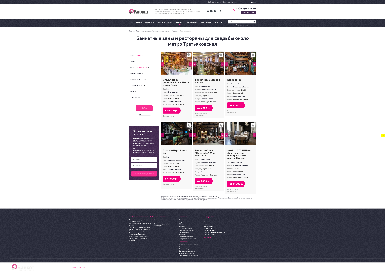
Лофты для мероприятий (162, 220)
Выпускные (182, 226)
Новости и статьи (209, 230)
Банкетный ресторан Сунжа (207, 81)
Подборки (179, 22)
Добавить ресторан (214, 2)
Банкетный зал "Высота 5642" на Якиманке (205, 153)
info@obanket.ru (78, 267)
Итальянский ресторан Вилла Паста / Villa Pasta (176, 82)
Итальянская (173, 92)
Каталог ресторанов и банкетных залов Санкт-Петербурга (140, 233)
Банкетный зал (204, 86)
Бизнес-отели (158, 222)
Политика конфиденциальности (214, 232)
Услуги (206, 224)
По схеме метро (184, 232)
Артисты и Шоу (184, 249)
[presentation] (162, 64)
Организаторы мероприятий (188, 255)
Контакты (218, 22)
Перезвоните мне (248, 12)
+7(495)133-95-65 (246, 8)
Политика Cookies (210, 234)
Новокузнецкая (175, 101)
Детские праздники (185, 228)
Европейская (182, 160)
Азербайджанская (207, 89)
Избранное (252, 2)
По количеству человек (186, 230)
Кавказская (247, 87)
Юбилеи (181, 224)
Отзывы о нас (208, 228)
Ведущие (182, 247)
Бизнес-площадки (165, 22)
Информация (206, 22)
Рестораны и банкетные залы (188, 245)
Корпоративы (183, 220)
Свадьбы (182, 222)
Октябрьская (206, 172)
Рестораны (182, 234)
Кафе (168, 89)
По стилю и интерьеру (186, 236)
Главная (132, 31)
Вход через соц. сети (230, 2)
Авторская (172, 160)
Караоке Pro (234, 79)
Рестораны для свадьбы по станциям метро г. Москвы (157, 31)
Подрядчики (192, 22)
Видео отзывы (208, 226)
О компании (208, 222)
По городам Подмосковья (187, 239)
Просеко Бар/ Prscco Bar (175, 151)
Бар (167, 157)
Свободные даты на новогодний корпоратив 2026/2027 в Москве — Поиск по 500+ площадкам (140, 229)
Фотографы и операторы (187, 251)
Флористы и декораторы (187, 253)
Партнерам (207, 220)
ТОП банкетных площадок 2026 (142, 22)
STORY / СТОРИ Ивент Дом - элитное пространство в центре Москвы (239, 154)
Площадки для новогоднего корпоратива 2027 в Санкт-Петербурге (138, 238)
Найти (144, 108)
